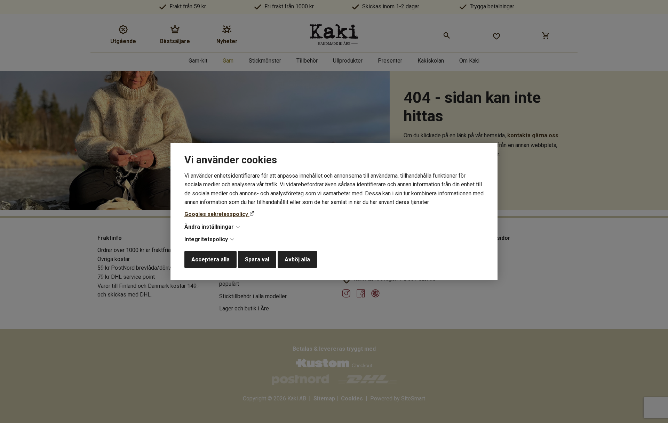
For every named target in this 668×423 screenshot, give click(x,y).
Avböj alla (297, 259)
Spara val (257, 259)
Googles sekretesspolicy (216, 214)
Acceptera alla (210, 259)
